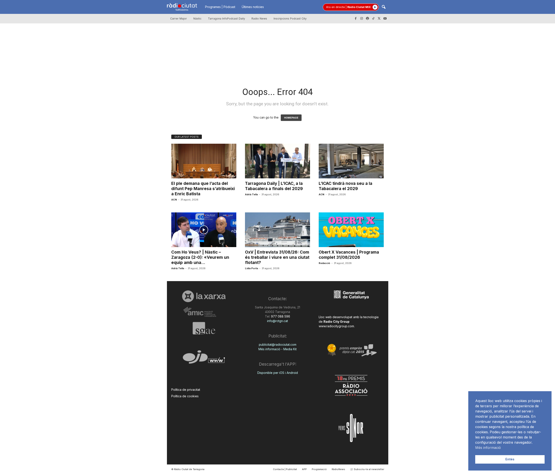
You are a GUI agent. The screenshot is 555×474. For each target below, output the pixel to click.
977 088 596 (280, 316)
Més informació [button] (488, 447)
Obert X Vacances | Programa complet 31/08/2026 (349, 255)
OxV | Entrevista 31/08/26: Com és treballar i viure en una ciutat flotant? (277, 257)
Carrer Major (178, 18)
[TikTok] (373, 18)
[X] (379, 18)
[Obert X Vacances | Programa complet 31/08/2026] (351, 229)
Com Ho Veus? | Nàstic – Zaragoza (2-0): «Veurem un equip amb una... (200, 257)
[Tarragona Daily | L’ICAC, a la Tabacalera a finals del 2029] (277, 161)
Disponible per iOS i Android (277, 373)
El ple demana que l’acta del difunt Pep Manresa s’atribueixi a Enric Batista (203, 188)
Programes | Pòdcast (220, 7)
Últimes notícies (253, 7)
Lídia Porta (251, 268)
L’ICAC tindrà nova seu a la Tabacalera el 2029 (345, 186)
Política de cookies (185, 396)
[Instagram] (361, 18)
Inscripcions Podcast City (290, 18)
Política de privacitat (185, 389)
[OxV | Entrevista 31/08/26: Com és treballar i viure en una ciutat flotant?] (277, 229)
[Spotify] (367, 18)
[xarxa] (204, 296)
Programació (319, 469)
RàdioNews (338, 469)
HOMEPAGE (291, 117)
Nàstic (197, 18)
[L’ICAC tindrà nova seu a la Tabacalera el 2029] (351, 161)
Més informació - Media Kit (277, 349)
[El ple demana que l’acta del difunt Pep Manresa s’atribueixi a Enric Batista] (203, 161)
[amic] (204, 312)
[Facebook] (355, 18)
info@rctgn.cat (277, 321)
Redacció (324, 263)
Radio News (259, 18)
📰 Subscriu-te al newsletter (367, 469)
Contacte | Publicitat (285, 469)
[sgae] (204, 328)
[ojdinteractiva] (204, 359)
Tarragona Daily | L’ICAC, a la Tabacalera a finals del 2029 (274, 186)
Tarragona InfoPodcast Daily (226, 18)
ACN (174, 199)
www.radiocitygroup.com (336, 326)
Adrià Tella (251, 194)
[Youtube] (385, 18)
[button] (383, 7)
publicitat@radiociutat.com (277, 344)
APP (304, 469)
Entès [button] (509, 459)
